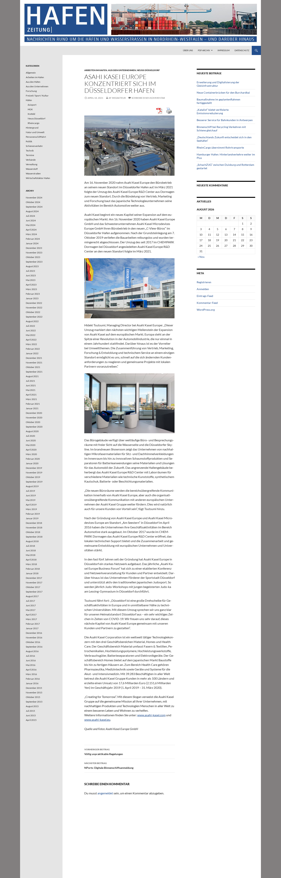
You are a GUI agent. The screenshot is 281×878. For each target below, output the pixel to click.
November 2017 (34, 582)
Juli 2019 (30, 490)
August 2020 (32, 431)
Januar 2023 (32, 298)
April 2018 (31, 559)
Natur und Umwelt (35, 132)
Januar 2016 (32, 683)
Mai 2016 (30, 665)
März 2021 (31, 399)
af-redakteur (117, 97)
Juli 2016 (30, 655)
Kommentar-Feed (207, 302)
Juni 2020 (31, 440)
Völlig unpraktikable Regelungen (103, 752)
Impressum (224, 50)
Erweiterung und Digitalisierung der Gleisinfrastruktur (218, 84)
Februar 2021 (33, 403)
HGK (30, 109)
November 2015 (34, 692)
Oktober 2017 (33, 587)
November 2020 (34, 417)
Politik (29, 141)
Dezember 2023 (34, 248)
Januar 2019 (32, 518)
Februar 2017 (33, 623)
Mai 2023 (30, 280)
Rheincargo (33, 123)
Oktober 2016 (33, 642)
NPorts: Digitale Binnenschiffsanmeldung (108, 765)
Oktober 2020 (33, 422)
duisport (32, 104)
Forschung (31, 91)
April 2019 (31, 504)
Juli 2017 (30, 600)
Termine (30, 155)
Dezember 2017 (34, 577)
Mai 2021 (30, 390)
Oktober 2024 (33, 202)
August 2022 (32, 321)
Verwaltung (31, 164)
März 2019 (31, 509)
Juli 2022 (30, 325)
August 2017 (32, 596)
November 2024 (34, 197)
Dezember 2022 (34, 303)
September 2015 (34, 701)
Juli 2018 (30, 545)
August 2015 (32, 706)
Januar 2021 (32, 408)
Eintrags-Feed (205, 296)
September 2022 (34, 316)
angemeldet (105, 793)
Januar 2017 (32, 628)
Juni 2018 (31, 550)
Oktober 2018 (33, 532)
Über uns (188, 50)
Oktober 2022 (33, 312)
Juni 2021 (31, 385)
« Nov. (201, 256)
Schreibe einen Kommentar (148, 97)
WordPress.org (206, 309)
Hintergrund (32, 127)
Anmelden (203, 289)
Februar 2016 (33, 678)
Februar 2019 (33, 513)
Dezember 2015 (34, 687)
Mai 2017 (30, 610)
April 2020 (31, 449)
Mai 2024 (30, 225)
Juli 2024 (30, 215)
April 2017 (31, 614)
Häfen (29, 100)
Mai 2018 (30, 555)
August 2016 (32, 651)
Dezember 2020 (34, 413)
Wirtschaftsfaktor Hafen (38, 178)
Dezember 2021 (34, 358)
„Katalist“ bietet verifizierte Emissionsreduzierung (213, 111)
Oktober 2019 (33, 477)
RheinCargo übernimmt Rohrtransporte (220, 147)
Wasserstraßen (33, 173)
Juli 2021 (30, 380)
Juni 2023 (31, 275)
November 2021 (34, 362)
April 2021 (31, 394)
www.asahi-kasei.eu (97, 719)
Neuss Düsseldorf (148, 70)
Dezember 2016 (34, 632)
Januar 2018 (32, 573)
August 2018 (32, 541)
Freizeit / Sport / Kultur (37, 95)
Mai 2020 (30, 445)
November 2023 (34, 252)
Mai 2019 (30, 500)
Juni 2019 (31, 495)
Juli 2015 (30, 710)
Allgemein (31, 72)
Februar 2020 (33, 458)
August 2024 (32, 211)
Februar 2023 (33, 293)
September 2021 (34, 371)
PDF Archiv (204, 50)
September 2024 (34, 206)
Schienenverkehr (34, 146)
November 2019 (34, 472)
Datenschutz (242, 50)
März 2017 (31, 619)
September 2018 (34, 536)
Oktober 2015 (33, 697)
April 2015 (31, 720)
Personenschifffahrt (36, 136)
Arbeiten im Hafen (95, 70)
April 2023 (31, 284)
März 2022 (31, 344)
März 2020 (31, 454)
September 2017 (34, 591)
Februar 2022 (33, 348)
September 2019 (34, 481)
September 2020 (34, 426)
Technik (30, 150)
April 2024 (31, 229)
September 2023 (34, 261)
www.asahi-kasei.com (151, 715)
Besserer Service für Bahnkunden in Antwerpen (225, 120)
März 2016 (31, 674)
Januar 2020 (32, 463)
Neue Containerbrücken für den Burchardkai (223, 92)
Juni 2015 (31, 715)
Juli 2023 (30, 270)
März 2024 (31, 234)
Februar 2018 (33, 568)
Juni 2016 (31, 660)
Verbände (31, 159)
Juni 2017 (31, 605)
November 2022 (34, 307)
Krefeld (31, 113)
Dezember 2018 (34, 522)
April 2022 (31, 339)
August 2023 (32, 266)
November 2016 (34, 637)
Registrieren (204, 282)
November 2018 (34, 527)
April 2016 (31, 669)
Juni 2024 (31, 220)
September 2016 (34, 646)
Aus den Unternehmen (122, 70)
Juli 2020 (30, 435)
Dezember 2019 (34, 467)
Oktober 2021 (33, 367)
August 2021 (32, 376)
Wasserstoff (32, 168)
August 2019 (32, 486)
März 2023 (31, 289)
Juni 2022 (31, 330)
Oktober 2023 (33, 257)
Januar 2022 (32, 353)
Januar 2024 (32, 243)
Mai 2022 (30, 335)
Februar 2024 (33, 238)
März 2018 (31, 564)
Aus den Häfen (33, 81)
